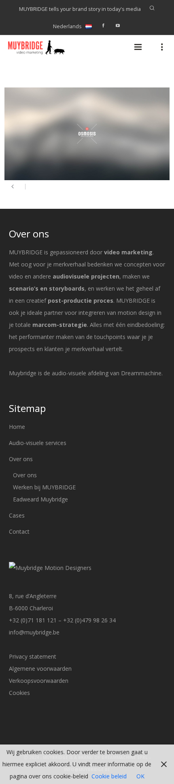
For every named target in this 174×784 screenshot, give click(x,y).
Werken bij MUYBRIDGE (44, 487)
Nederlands (67, 26)
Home (17, 426)
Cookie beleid (109, 776)
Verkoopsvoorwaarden (38, 680)
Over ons (21, 459)
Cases (17, 515)
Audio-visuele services (37, 443)
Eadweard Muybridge (40, 499)
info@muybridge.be (34, 632)
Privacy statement (32, 656)
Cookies (19, 693)
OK (140, 776)
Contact (19, 531)
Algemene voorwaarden (40, 668)
